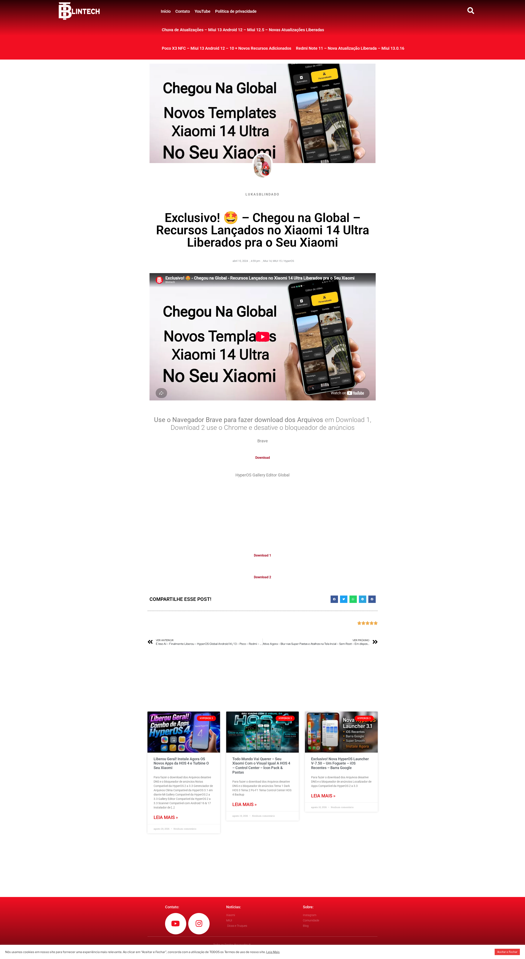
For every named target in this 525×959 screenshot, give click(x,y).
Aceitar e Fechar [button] (507, 951)
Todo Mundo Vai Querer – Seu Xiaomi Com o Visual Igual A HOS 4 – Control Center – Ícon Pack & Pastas (261, 765)
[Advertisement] (263, 513)
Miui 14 (267, 260)
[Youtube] (175, 923)
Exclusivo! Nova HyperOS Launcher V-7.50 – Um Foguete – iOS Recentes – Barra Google (340, 763)
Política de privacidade (236, 11)
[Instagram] (199, 923)
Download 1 (262, 555)
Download (262, 458)
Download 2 (262, 577)
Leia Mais (273, 952)
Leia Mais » (166, 817)
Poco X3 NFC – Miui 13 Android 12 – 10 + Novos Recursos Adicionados (226, 48)
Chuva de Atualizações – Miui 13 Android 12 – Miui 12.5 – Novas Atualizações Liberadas (243, 29)
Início (166, 11)
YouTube (202, 11)
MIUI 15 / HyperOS (283, 260)
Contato (182, 11)
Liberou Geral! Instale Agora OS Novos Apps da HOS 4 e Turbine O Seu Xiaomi (181, 763)
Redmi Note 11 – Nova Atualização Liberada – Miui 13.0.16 (350, 48)
